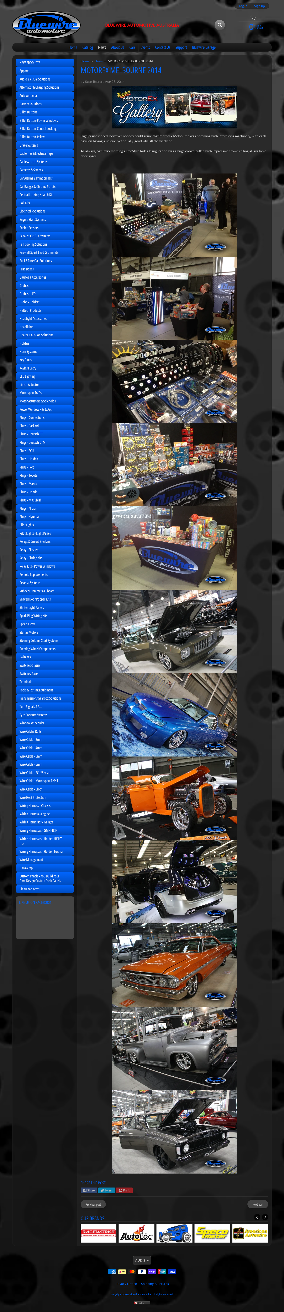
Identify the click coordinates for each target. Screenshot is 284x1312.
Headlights (26, 326)
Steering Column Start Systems (39, 640)
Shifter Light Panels (32, 607)
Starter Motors (29, 632)
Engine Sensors (29, 227)
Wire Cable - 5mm (31, 756)
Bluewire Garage (204, 47)
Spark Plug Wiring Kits (33, 615)
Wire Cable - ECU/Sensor (35, 772)
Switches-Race (29, 673)
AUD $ (140, 1260)
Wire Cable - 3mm (31, 739)
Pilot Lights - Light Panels (36, 533)
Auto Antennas (29, 95)
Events (145, 47)
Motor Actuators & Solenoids (38, 400)
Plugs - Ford (27, 467)
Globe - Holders (30, 301)
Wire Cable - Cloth (31, 789)
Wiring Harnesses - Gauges (36, 821)
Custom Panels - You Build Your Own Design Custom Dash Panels (40, 878)
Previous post (93, 1204)
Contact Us (162, 47)
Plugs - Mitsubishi (31, 500)
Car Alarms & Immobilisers (36, 178)
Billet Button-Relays (32, 136)
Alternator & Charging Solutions (39, 87)
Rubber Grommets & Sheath (37, 590)
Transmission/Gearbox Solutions (40, 698)
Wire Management (31, 859)
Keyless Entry (28, 368)
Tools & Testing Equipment (36, 689)
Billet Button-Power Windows (39, 120)
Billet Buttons (28, 111)
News (102, 47)
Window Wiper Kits (32, 722)
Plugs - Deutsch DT (31, 433)
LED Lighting (27, 376)
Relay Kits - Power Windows (37, 566)
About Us (117, 47)
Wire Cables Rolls (30, 731)
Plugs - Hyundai (30, 516)
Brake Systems (29, 145)
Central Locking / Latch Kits (37, 194)
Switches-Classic (30, 665)
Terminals (26, 681)
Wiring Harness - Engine (35, 813)
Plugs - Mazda (28, 483)
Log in (243, 6)
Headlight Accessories (33, 318)
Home (73, 47)
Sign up (259, 6)
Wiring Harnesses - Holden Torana (41, 851)
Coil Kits (25, 202)
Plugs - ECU (27, 450)
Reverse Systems (30, 582)
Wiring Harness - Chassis (35, 805)
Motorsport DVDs (31, 392)
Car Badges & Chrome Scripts (38, 186)
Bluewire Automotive (140, 1294)
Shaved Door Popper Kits (35, 599)
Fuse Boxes (27, 268)
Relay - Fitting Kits (31, 557)
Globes (24, 285)
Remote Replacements (34, 574)
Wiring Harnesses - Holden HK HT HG (41, 841)
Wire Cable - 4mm (31, 747)
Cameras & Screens (31, 169)
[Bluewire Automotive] (46, 25)
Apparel (24, 70)
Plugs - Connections (32, 417)
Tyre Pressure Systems (33, 714)
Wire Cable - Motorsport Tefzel (39, 780)
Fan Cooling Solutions (33, 244)
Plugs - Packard (29, 425)
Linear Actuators (30, 384)
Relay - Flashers (29, 549)
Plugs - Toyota (28, 475)
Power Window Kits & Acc (36, 409)
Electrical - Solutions (32, 211)
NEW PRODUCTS (30, 62)
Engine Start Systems (33, 219)
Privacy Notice (126, 1284)
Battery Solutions (31, 103)
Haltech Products (30, 310)
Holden (24, 343)
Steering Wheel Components (38, 648)
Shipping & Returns (155, 1284)
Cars (132, 47)
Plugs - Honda (28, 491)
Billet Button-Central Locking (38, 128)
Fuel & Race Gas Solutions (36, 260)
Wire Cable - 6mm (31, 764)
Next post (257, 1204)
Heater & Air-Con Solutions (36, 334)
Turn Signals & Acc (31, 706)
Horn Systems (28, 351)
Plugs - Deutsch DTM (33, 442)
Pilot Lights (27, 524)
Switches (25, 656)
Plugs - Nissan (28, 508)
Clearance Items (30, 888)
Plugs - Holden (29, 458)
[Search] (220, 25)
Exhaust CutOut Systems (35, 235)
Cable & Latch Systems (33, 161)
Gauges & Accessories (33, 277)
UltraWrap (26, 867)
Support (181, 47)
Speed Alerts (27, 623)
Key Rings (26, 359)
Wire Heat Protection (33, 797)
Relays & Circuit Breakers (35, 541)
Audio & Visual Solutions (35, 79)
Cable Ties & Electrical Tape (36, 153)
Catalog (87, 47)
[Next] (265, 1217)
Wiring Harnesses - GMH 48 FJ (39, 830)
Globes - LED (28, 293)
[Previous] (257, 1217)
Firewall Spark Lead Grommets (39, 252)
